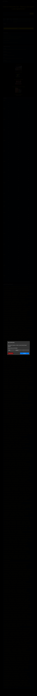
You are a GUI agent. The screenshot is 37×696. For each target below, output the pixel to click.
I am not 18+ (10, 353)
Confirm (24, 353)
